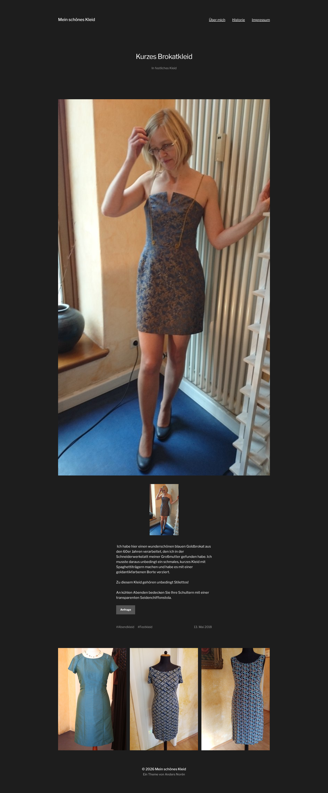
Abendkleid (126, 627)
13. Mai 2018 (203, 627)
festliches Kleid (166, 68)
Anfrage (125, 609)
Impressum (261, 20)
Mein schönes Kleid (76, 19)
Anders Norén (175, 774)
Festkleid (146, 627)
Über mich (217, 20)
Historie (238, 20)
